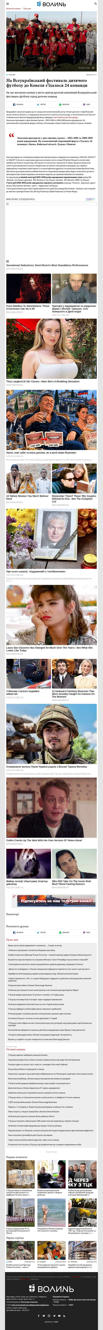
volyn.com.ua (75, 1277)
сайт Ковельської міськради (65, 118)
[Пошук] (95, 3)
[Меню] (7, 4)
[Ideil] (51, 1322)
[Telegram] (54, 1316)
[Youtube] (59, 1316)
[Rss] (64, 1316)
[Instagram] (49, 1316)
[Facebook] (38, 1316)
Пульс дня (27, 9)
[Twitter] (44, 1316)
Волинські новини (13, 9)
